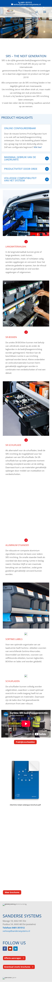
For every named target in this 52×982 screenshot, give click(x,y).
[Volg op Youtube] (10, 948)
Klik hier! (38, 147)
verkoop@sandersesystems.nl (16, 931)
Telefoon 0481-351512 (14, 927)
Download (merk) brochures (17, 967)
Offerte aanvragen (12, 958)
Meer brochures (12, 892)
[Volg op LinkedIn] (15, 948)
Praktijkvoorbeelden (25, 742)
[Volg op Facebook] (5, 948)
